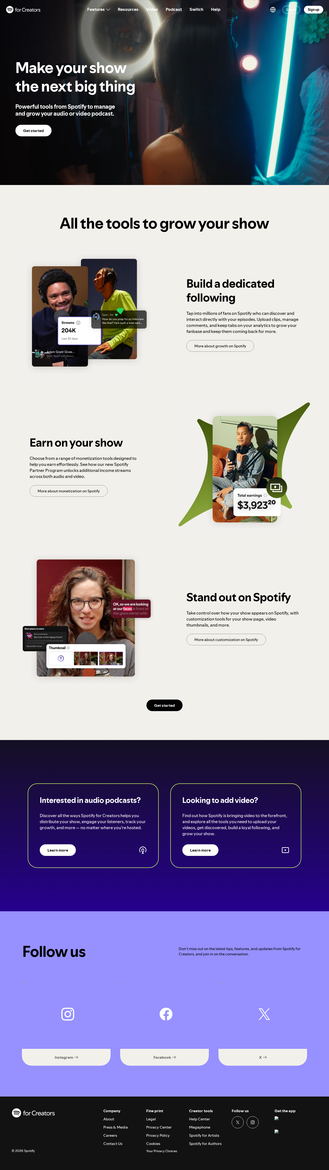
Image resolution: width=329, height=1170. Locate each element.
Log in (291, 9)
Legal (151, 1119)
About (108, 1119)
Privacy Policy (158, 1135)
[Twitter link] (238, 1122)
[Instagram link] (253, 1122)
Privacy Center (159, 1127)
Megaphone (199, 1127)
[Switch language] (273, 9)
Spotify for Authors (205, 1143)
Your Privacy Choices (161, 1151)
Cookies (153, 1143)
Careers (110, 1135)
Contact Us (112, 1143)
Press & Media (115, 1127)
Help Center (199, 1119)
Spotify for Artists (204, 1135)
